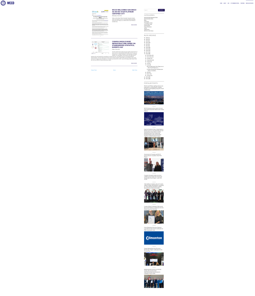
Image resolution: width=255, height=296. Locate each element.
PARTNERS (243, 3)
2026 (147, 37)
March (148, 73)
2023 (147, 42)
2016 (147, 53)
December (149, 55)
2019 (147, 49)
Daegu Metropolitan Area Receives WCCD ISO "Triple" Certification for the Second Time (153, 250)
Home (221, 3)
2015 (147, 77)
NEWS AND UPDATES (249, 3)
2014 (147, 78)
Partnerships (147, 25)
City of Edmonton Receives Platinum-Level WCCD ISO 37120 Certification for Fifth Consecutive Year (153, 229)
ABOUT (225, 3)
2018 (147, 50)
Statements (146, 29)
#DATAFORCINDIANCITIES (151, 17)
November (149, 56)
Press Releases (148, 26)
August (149, 61)
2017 (147, 52)
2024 (147, 41)
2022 (147, 44)
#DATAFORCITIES (148, 18)
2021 (147, 45)
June (148, 64)
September (149, 60)
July (148, 63)
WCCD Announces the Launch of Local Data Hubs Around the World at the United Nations (154, 110)
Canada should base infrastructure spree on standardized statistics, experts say (123, 44)
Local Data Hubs (148, 24)
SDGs (145, 28)
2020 (147, 47)
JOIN (228, 3)
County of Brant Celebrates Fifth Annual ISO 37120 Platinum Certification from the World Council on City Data (154, 208)
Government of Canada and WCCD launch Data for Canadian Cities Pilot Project (153, 156)
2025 (147, 39)
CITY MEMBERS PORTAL (235, 3)
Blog (145, 20)
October (149, 58)
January (149, 75)
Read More (134, 24)
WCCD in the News (148, 30)
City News (146, 21)
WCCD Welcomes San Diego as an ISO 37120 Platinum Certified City (124, 12)
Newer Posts (94, 70)
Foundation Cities (148, 22)
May (148, 72)
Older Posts (134, 70)
